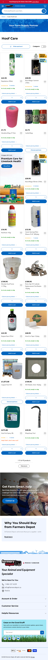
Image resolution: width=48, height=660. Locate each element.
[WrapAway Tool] (36, 417)
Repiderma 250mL (7, 81)
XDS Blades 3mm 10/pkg (33, 385)
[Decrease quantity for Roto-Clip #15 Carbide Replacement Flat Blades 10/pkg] (27, 301)
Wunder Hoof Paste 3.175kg (7, 285)
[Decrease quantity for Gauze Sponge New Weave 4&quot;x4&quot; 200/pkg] (27, 249)
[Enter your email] (42, 632)
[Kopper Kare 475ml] (12, 320)
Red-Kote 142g (6, 233)
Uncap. (33, 657)
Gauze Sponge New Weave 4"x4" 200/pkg (32, 233)
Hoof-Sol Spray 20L (7, 433)
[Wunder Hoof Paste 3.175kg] (12, 268)
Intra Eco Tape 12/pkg (32, 336)
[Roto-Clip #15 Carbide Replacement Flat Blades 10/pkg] (36, 268)
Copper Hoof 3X (6, 385)
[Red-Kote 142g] (12, 216)
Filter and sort (18, 46)
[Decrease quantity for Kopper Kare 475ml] (3, 349)
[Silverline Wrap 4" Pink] (12, 117)
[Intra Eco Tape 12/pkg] (36, 320)
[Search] (44, 11)
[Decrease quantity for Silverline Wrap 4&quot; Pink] (3, 146)
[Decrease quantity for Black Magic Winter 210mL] (27, 197)
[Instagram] (14, 638)
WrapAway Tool (30, 433)
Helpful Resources (10, 613)
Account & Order (9, 599)
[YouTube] (18, 638)
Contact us (10, 501)
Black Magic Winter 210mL (33, 182)
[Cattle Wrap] (36, 117)
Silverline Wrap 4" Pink (8, 133)
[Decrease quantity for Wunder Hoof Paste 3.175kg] (3, 301)
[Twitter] (9, 638)
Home (3, 17)
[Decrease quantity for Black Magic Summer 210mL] (27, 97)
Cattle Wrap (29, 133)
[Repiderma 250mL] (12, 65)
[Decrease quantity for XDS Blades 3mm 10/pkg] (27, 398)
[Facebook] (5, 638)
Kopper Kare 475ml (7, 336)
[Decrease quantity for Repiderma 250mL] (3, 97)
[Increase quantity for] (21, 97)
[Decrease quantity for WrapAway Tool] (27, 449)
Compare (36, 46)
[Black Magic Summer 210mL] (36, 65)
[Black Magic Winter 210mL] (36, 165)
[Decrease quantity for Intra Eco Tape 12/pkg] (27, 349)
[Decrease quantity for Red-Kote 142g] (3, 249)
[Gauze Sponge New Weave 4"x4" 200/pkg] (36, 216)
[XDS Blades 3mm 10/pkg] (36, 368)
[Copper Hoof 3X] (12, 368)
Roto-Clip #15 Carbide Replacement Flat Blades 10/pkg (33, 286)
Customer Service (10, 606)
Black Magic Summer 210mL (32, 82)
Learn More (35, 1)
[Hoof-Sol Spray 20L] (12, 417)
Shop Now (6, 166)
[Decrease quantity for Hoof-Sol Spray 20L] (3, 449)
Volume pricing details (8, 93)
